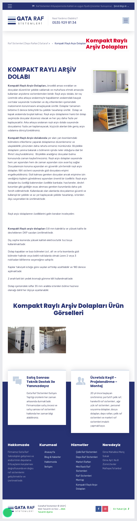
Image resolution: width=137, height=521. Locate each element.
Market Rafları (83, 462)
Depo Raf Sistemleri (87, 457)
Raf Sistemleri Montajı (84, 477)
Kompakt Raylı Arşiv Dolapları (86, 486)
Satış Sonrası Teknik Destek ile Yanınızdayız (41, 381)
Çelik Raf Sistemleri (86, 452)
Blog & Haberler (52, 457)
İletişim (48, 466)
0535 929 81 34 (64, 23)
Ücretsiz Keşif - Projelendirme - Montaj (103, 381)
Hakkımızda (50, 462)
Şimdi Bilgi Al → (121, 6)
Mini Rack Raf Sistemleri (83, 468)
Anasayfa (49, 452)
